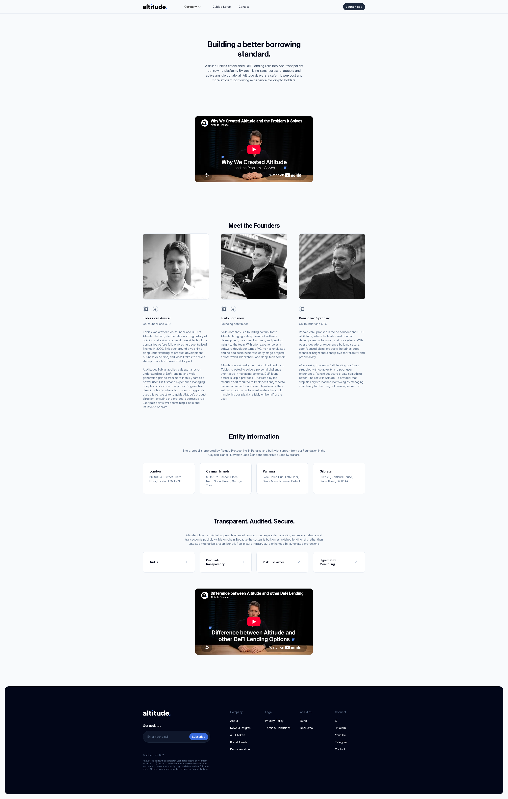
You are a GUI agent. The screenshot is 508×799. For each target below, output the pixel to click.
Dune (303, 720)
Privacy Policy (274, 720)
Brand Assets (238, 742)
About (234, 720)
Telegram (341, 742)
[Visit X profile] (155, 309)
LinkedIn (340, 728)
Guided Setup (222, 6)
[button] (192, 7)
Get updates (152, 726)
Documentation (240, 749)
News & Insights (240, 728)
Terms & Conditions (278, 728)
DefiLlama (306, 728)
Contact (244, 6)
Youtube (340, 735)
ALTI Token (237, 735)
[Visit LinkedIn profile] (146, 309)
